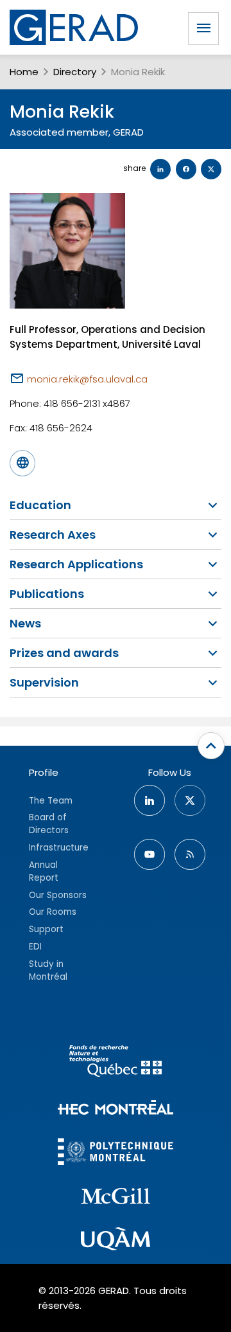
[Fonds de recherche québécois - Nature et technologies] (115, 1063)
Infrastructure (59, 848)
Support (46, 929)
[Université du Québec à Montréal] (115, 1241)
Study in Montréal (48, 970)
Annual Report (43, 871)
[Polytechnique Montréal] (115, 1153)
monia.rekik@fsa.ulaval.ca (87, 379)
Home (24, 71)
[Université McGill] (115, 1198)
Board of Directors (49, 823)
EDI (35, 947)
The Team (51, 801)
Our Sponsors (58, 895)
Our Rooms (52, 912)
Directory (74, 71)
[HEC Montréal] (115, 1109)
